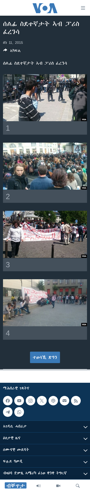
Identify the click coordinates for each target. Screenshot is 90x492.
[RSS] (75, 400)
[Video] (58, 486)
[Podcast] (53, 400)
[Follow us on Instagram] (30, 400)
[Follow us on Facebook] (7, 400)
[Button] (12, 51)
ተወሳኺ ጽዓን (45, 357)
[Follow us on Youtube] (19, 400)
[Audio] (38, 486)
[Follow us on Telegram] (7, 412)
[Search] (77, 486)
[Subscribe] (64, 400)
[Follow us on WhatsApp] (19, 412)
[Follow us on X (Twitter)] (41, 400)
